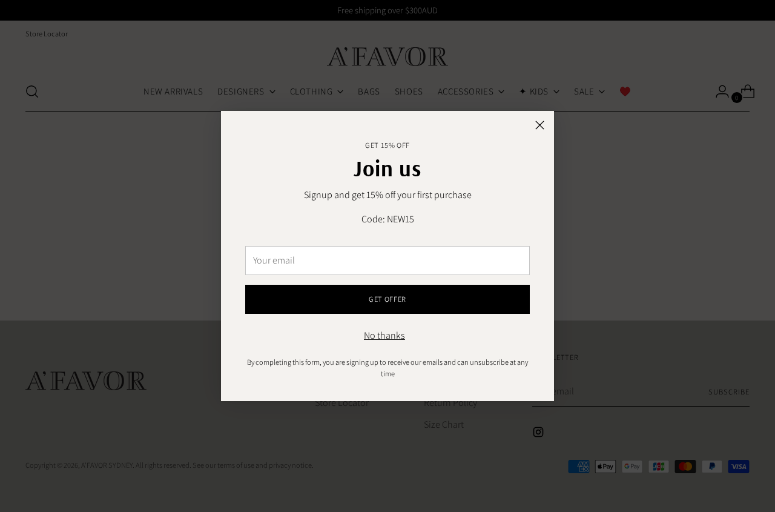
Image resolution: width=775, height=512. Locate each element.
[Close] (539, 125)
